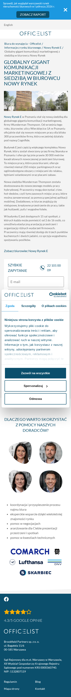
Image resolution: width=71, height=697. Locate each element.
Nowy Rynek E (52, 47)
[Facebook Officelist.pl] (6, 599)
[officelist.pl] (21, 631)
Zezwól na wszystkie (35, 373)
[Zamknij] (65, 9)
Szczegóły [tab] (28, 305)
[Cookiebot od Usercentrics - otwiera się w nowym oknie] (50, 295)
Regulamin (10, 681)
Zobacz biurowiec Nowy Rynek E (26, 251)
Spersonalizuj (33, 386)
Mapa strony (11, 688)
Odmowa (35, 398)
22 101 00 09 (54, 267)
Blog (38, 681)
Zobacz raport (33, 14)
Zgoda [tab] (10, 305)
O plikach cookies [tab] (54, 305)
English (8, 24)
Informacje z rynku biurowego (22, 47)
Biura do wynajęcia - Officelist (22, 43)
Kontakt (40, 688)
